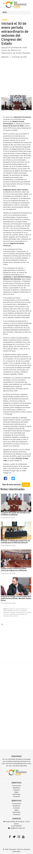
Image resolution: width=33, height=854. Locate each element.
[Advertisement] (16, 75)
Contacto (16, 790)
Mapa (16, 792)
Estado (4, 19)
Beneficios (16, 788)
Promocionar (16, 785)
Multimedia (16, 794)
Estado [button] (25, 484)
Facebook (16, 796)
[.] (2, 624)
